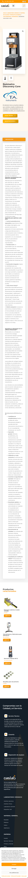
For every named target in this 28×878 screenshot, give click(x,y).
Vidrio (5, 825)
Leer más (7, 615)
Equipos (6, 819)
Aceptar (14, 864)
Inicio (4, 12)
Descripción (9, 139)
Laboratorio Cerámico (13, 12)
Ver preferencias (14, 872)
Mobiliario (7, 828)
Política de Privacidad (16, 876)
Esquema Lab (8, 809)
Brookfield (6, 637)
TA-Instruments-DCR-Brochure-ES (13, 413)
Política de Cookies (6, 876)
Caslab (5, 612)
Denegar (14, 868)
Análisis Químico (9, 801)
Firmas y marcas (8, 843)
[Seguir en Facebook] (23, 1)
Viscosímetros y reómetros (10, 16)
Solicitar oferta (10, 121)
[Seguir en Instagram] (25, 1)
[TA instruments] (10, 103)
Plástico (6, 822)
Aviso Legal (23, 876)
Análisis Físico (8, 803)
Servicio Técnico (8, 841)
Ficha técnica (9, 115)
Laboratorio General (9, 806)
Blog (5, 846)
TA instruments (8, 660)
